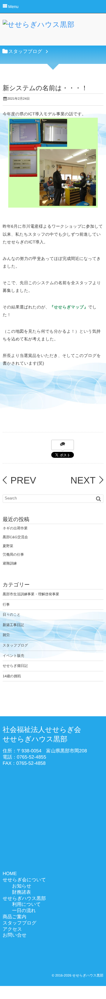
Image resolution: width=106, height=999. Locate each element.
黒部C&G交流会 (15, 537)
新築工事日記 (13, 625)
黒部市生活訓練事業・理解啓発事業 (31, 594)
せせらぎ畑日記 (15, 666)
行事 (6, 604)
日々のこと (12, 614)
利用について (26, 904)
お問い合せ (14, 935)
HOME (10, 873)
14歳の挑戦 (12, 676)
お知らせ (21, 886)
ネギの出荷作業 (15, 528)
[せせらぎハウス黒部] (39, 26)
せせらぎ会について (24, 879)
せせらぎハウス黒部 (24, 898)
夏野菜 (8, 546)
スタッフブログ (15, 645)
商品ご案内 (14, 916)
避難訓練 (10, 563)
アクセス (12, 929)
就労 (6, 635)
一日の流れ (24, 910)
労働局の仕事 (13, 554)
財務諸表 (21, 892)
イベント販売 (13, 656)
